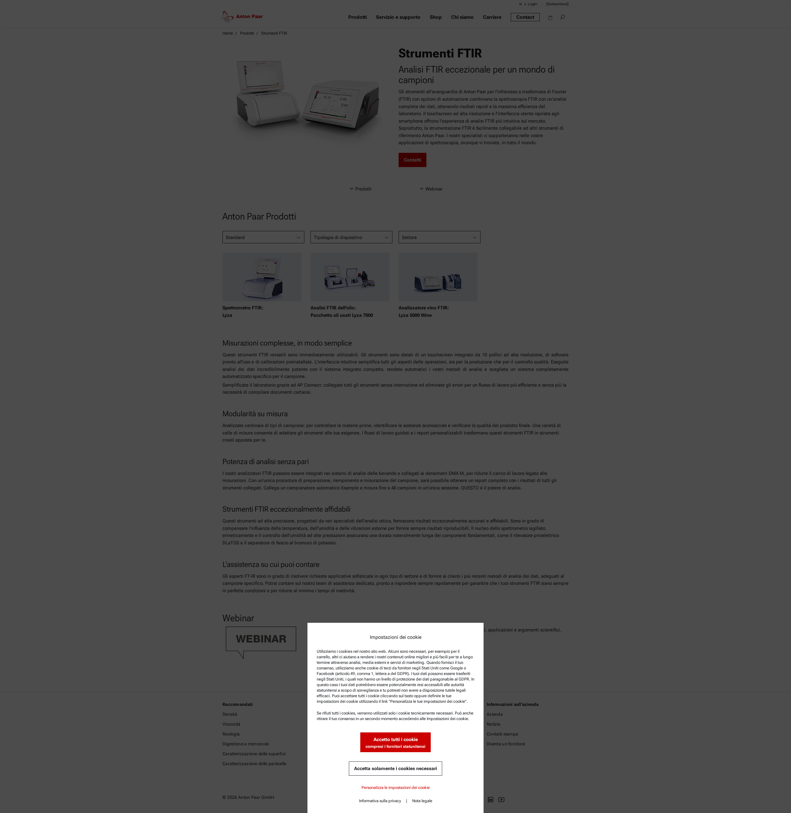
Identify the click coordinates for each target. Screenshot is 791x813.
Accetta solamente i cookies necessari (395, 768)
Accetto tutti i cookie (395, 743)
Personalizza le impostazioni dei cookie (396, 787)
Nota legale (422, 800)
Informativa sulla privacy (380, 800)
